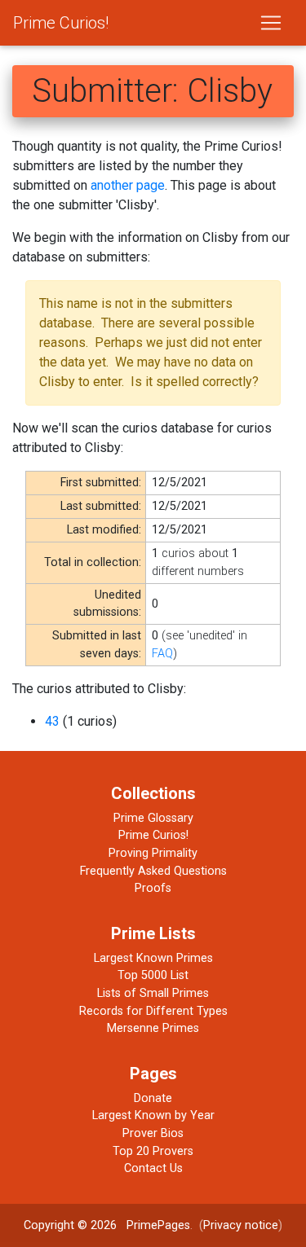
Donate (153, 1098)
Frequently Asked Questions (153, 871)
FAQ (162, 654)
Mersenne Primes (153, 1028)
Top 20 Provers (153, 1151)
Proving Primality (153, 853)
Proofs (153, 888)
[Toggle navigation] (271, 22)
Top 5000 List (153, 975)
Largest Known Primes (153, 958)
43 (52, 721)
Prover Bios (153, 1133)
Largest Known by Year (153, 1115)
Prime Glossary (153, 818)
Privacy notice (240, 1225)
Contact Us (153, 1168)
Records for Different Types (153, 1011)
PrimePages (158, 1225)
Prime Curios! (61, 23)
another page (128, 185)
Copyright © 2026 (70, 1225)
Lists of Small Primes (153, 993)
